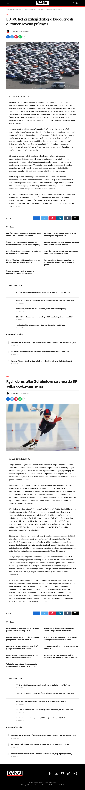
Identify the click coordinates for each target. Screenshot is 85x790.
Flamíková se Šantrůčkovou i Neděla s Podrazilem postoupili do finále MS (40, 352)
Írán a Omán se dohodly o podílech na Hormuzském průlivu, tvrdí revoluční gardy (23, 243)
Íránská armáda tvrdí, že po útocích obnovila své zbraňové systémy (20, 272)
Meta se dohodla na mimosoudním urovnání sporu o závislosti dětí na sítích (61, 243)
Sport (8, 376)
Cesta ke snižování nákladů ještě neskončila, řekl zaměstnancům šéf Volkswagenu (43, 342)
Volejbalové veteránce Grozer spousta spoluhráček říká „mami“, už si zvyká (21, 665)
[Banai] (42, 3)
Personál (15, 31)
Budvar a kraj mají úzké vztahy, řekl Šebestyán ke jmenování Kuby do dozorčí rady (45, 300)
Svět (7, 14)
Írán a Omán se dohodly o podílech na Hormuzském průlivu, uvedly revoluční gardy (59, 262)
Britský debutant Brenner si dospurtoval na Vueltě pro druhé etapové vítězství (61, 638)
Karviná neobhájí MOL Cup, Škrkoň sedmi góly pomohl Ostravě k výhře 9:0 (22, 638)
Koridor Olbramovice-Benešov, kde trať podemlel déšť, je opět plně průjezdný (41, 361)
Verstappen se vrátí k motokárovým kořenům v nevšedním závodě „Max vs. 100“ (61, 656)
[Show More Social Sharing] (24, 36)
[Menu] (8, 3)
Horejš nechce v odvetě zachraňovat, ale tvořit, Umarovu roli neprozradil (22, 656)
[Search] (77, 3)
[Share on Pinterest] (16, 36)
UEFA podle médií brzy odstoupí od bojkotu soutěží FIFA (61, 647)
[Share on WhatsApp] (20, 36)
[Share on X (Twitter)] (12, 36)
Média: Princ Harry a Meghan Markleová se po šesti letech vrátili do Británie (23, 261)
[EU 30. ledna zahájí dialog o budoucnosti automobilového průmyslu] (42, 65)
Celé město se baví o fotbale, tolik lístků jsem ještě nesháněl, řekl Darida (22, 647)
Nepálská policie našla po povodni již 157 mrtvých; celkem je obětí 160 (60, 234)
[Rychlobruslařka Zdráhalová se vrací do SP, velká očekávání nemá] (42, 427)
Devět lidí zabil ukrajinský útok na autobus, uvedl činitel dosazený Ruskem (61, 252)
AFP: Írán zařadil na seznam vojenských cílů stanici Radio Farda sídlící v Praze (23, 234)
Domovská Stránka (12, 9)
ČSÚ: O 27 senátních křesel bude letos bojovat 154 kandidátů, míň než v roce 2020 (44, 317)
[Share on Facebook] (8, 36)
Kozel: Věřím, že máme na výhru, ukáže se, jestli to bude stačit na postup (41, 309)
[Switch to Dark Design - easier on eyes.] (73, 3)
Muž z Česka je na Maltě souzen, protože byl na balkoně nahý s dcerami (23, 252)
